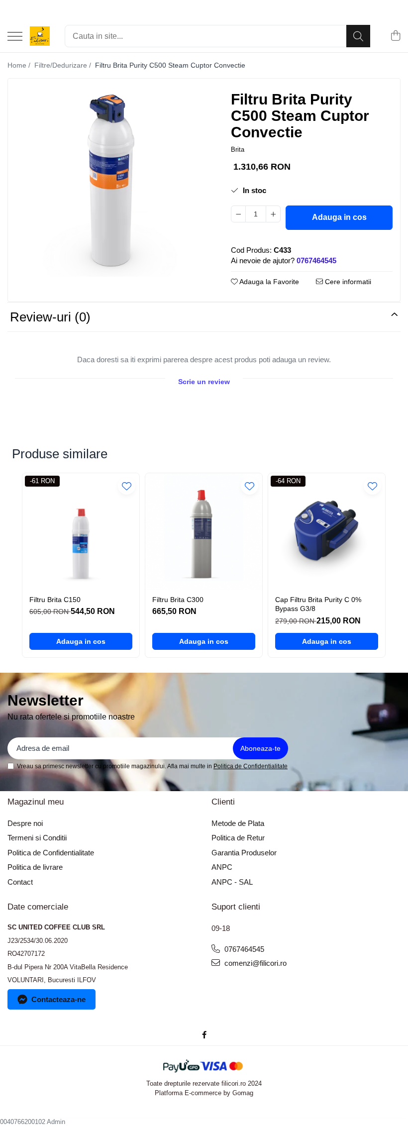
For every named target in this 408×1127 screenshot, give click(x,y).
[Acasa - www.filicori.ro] (40, 36)
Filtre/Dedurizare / (63, 65)
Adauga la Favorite (268, 282)
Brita (237, 149)
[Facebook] (204, 1034)
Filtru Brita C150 (55, 600)
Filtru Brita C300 (178, 600)
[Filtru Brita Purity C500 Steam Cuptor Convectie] (110, 181)
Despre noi (25, 823)
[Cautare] (358, 36)
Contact (20, 882)
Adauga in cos (339, 217)
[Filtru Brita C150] (80, 531)
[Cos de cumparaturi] (395, 36)
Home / (19, 65)
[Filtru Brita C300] (203, 531)
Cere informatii (347, 282)
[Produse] (15, 37)
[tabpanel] (110, 181)
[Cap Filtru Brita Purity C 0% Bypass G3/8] (326, 531)
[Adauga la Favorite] (126, 486)
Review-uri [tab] (50, 316)
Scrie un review (204, 382)
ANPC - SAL (232, 882)
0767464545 (243, 949)
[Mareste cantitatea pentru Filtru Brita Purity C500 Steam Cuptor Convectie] (273, 213)
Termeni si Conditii (37, 837)
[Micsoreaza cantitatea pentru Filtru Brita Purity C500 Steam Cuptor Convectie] (238, 213)
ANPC (221, 867)
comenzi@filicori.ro (254, 963)
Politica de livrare (35, 867)
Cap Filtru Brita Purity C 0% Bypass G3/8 (318, 604)
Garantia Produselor (244, 852)
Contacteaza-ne (58, 999)
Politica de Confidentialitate (250, 766)
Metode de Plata (237, 823)
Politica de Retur (238, 837)
